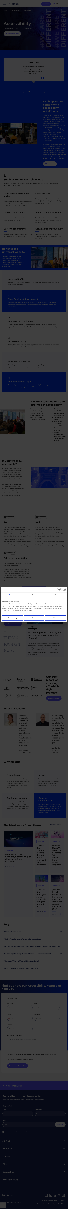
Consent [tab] (11, 595)
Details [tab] (34, 595)
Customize (11, 618)
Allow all (55, 618)
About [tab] (56, 595)
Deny (34, 618)
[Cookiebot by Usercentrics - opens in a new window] (58, 589)
